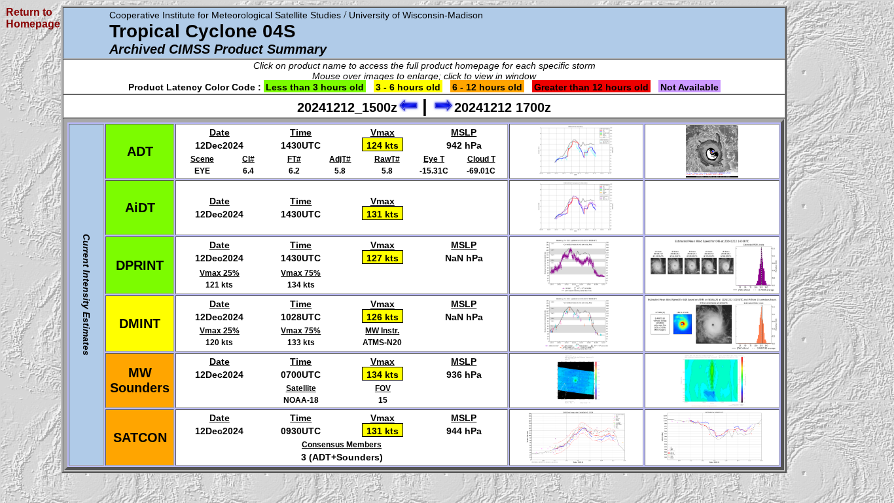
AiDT (140, 207)
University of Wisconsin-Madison (416, 15)
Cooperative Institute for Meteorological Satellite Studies (225, 15)
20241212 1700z (502, 107)
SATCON (140, 437)
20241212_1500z (347, 107)
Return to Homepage (33, 18)
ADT (140, 151)
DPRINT (140, 265)
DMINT (139, 323)
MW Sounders (140, 380)
